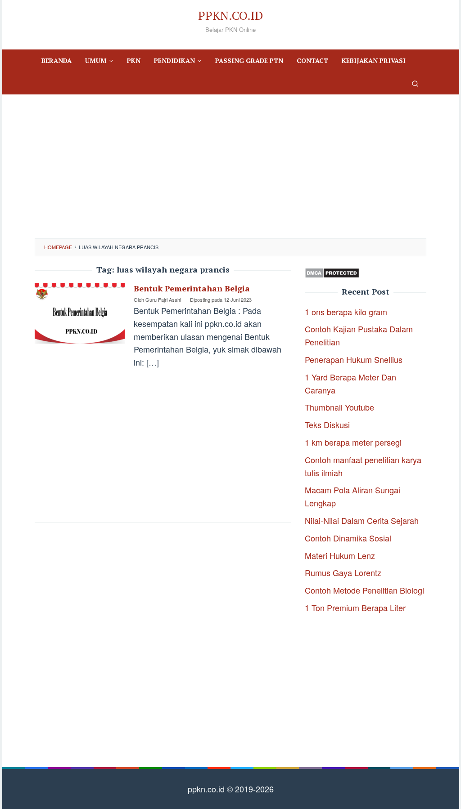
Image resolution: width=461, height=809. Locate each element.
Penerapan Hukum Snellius (353, 359)
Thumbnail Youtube (339, 407)
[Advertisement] (230, 166)
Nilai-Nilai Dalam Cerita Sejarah (362, 520)
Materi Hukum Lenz (340, 555)
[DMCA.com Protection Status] (332, 271)
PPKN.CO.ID (230, 15)
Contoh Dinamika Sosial (348, 538)
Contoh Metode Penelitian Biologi (364, 590)
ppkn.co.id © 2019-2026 (231, 789)
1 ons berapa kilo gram (346, 311)
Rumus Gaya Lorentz (343, 572)
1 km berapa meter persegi (353, 442)
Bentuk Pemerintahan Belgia (192, 288)
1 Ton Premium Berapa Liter (355, 607)
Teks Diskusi (327, 424)
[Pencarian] (415, 83)
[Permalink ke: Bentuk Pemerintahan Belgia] (80, 312)
